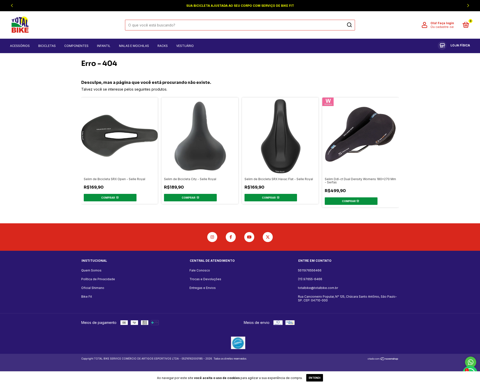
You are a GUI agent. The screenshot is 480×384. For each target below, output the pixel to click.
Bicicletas (47, 46)
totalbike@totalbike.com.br (318, 288)
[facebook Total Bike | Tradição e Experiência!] (231, 237)
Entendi (314, 377)
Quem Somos (91, 270)
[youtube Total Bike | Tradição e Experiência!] (249, 237)
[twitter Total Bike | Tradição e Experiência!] (268, 237)
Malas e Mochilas (134, 46)
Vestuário (185, 46)
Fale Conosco (200, 270)
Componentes (76, 46)
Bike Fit (86, 296)
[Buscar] (349, 24)
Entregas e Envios (203, 288)
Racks (163, 46)
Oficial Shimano (92, 288)
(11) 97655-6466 (310, 279)
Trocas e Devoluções (205, 279)
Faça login (446, 23)
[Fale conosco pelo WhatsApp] (470, 362)
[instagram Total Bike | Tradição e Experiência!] (212, 237)
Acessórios (20, 46)
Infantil (103, 46)
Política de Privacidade (98, 279)
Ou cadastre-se (442, 27)
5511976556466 (310, 270)
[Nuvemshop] (383, 359)
